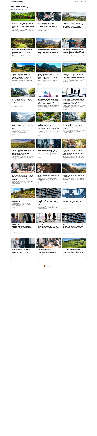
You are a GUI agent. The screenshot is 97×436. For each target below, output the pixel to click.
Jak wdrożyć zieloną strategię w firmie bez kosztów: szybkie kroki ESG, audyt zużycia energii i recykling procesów (22, 101)
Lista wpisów (77, 1)
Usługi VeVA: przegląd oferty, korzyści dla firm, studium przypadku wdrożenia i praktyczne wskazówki (73, 201)
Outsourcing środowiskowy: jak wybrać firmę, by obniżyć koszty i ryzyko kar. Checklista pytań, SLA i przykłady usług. (47, 25)
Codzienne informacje (17, 1)
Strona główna (83, 1)
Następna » (51, 266)
